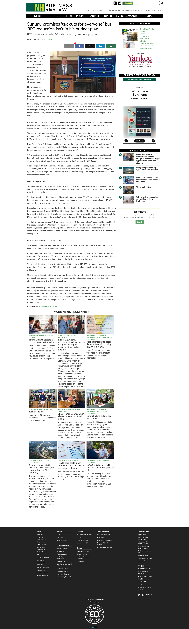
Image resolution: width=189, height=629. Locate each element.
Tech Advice (60, 551)
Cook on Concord (82, 540)
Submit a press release (147, 43)
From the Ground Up (43, 573)
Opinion (79, 537)
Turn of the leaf (36, 412)
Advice (95, 16)
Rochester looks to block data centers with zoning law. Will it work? (99, 344)
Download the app (146, 48)
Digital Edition (142, 535)
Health (42, 409)
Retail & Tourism (42, 545)
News (38, 16)
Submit (139, 222)
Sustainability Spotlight (64, 577)
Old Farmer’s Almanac (144, 587)
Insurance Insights (62, 571)
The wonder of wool (144, 187)
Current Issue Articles (147, 29)
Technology (62, 411)
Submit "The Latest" (146, 46)
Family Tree (141, 590)
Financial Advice (62, 554)
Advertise (143, 41)
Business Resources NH (104, 547)
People (81, 16)
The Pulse (53, 16)
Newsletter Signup (94, 11)
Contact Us (157, 11)
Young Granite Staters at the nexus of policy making (42, 341)
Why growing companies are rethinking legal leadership (147, 199)
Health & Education (42, 552)
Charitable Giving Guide (104, 540)
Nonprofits (48, 335)
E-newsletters (144, 36)
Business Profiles (62, 540)
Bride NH (141, 579)
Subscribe (128, 3)
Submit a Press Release (145, 558)
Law (47, 409)
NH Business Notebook (84, 535)
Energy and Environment (67, 335)
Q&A (58, 535)
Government (45, 307)
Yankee (140, 584)
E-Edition (143, 31)
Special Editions (112, 11)
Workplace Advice (62, 568)
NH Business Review (49, 7)
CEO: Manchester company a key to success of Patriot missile (71, 416)
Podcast (149, 16)
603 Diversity (142, 582)
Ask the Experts (62, 548)
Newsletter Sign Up (144, 555)
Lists (68, 16)
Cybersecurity (41, 570)
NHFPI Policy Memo (43, 567)
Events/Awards (127, 16)
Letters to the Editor (83, 543)
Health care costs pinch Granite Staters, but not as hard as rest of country (71, 465)
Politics (32, 337)
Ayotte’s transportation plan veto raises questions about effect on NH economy (42, 469)
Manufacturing (74, 409)
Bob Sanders (48, 39)
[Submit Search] (161, 3)
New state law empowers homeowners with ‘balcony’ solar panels (148, 180)
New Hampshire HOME (145, 576)
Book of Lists (101, 537)
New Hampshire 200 (103, 535)
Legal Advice (61, 561)
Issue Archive (144, 39)
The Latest (60, 537)
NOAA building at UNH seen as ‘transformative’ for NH (100, 467)
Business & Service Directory (136, 11)
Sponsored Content (43, 575)
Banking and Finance (43, 557)
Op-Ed (108, 16)
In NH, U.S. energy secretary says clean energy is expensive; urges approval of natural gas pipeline (71, 345)
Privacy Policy (94, 602)
